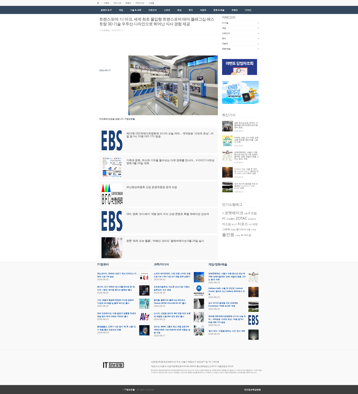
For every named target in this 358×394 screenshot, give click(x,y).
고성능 (237, 235)
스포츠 (167, 10)
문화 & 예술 (218, 10)
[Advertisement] (150, 44)
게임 (121, 10)
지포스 (242, 223)
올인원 (228, 234)
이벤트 (106, 3)
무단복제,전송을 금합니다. (111, 118)
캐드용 (247, 235)
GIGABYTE (252, 219)
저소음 (226, 224)
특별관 (128, 3)
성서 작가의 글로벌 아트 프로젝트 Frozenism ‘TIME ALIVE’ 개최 (246, 185)
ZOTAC (241, 218)
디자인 (248, 10)
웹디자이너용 (243, 229)
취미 (191, 10)
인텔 (246, 213)
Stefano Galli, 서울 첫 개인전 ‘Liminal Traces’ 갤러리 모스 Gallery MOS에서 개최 (246, 171)
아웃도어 (152, 10)
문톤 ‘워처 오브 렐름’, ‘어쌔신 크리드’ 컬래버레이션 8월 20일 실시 (165, 241)
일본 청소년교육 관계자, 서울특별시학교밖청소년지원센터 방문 (246, 124)
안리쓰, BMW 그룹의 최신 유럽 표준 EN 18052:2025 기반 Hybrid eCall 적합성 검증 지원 (172, 329)
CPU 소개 (117, 3)
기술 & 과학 (135, 10)
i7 (223, 213)
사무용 (253, 229)
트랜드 (235, 10)
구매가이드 (139, 3)
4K (242, 235)
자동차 (203, 10)
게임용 (233, 229)
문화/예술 (226, 48)
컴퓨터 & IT (106, 10)
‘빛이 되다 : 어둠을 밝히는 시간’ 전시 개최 (226, 331)
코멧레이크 (233, 212)
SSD (250, 224)
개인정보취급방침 (252, 389)
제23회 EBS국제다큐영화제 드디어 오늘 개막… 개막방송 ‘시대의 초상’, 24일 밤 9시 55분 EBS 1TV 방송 (169, 135)
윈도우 (234, 224)
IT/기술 (225, 23)
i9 (249, 213)
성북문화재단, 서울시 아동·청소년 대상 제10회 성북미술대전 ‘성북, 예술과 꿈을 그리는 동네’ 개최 (246, 155)
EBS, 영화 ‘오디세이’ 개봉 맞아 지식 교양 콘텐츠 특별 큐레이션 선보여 (167, 214)
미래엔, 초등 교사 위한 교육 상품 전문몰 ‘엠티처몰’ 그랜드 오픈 (246, 139)
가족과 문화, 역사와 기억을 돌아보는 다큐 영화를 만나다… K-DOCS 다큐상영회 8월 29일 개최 (170, 161)
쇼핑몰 (151, 3)
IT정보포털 (130, 389)
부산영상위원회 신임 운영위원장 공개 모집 (151, 187)
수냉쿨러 (230, 218)
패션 (179, 10)
